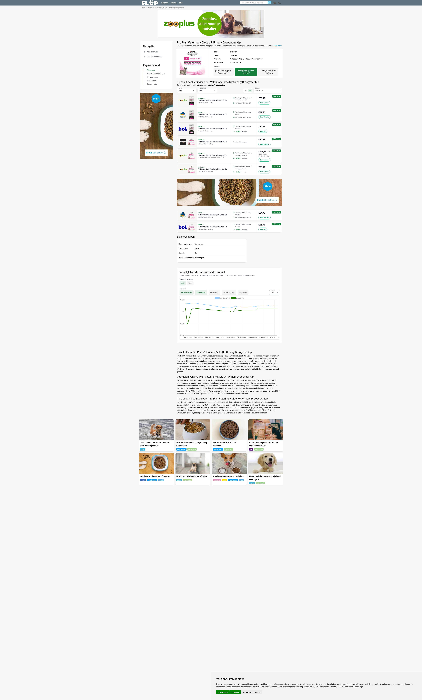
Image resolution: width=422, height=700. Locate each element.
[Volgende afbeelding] (194, 74)
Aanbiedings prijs (229, 292)
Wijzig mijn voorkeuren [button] (251, 692)
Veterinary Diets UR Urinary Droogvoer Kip (246, 59)
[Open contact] (275, 2)
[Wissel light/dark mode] (279, 3)
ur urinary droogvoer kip (176, 7)
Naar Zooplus (264, 103)
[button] (277, 2)
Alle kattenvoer (152, 52)
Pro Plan (233, 52)
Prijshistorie (151, 81)
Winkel (181, 88)
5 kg (182, 283)
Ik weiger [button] (235, 692)
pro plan (150, 7)
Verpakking (202, 88)
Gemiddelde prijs (186, 292)
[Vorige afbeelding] (190, 74)
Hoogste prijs (214, 292)
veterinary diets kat (161, 7)
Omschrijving (152, 84)
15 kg (190, 283)
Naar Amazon (264, 144)
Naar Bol (263, 131)
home (143, 7)
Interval (273, 290)
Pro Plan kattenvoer (154, 57)
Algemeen (151, 70)
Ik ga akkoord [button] (223, 692)
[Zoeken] (269, 2)
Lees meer (278, 46)
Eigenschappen (153, 77)
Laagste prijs (201, 292)
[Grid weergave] (246, 90)
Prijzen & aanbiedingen (156, 73)
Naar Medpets (264, 117)
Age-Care (233, 55)
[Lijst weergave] (250, 90)
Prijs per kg (243, 292)
